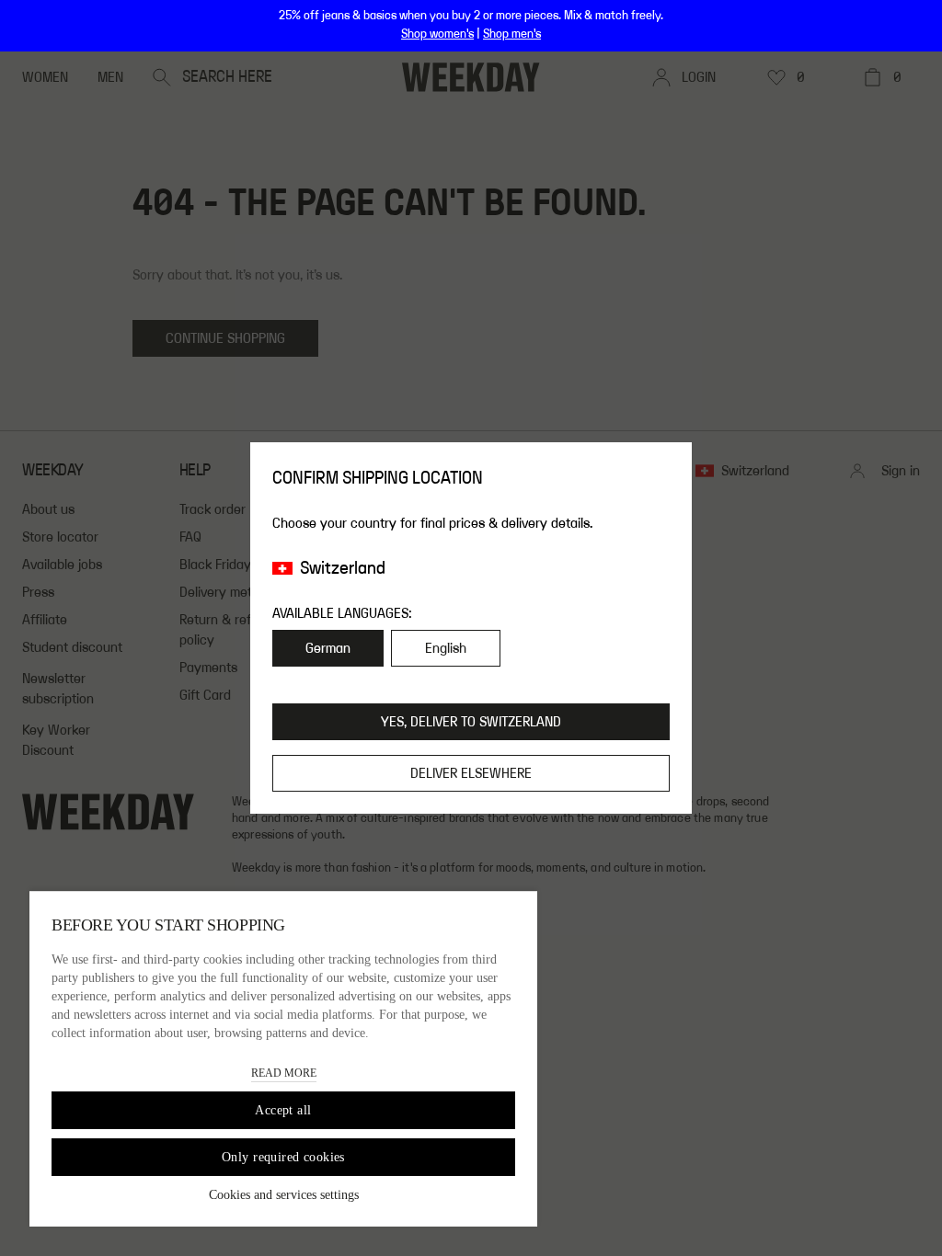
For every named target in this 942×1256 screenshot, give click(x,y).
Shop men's (512, 34)
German (327, 648)
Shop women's (437, 34)
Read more (283, 1073)
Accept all (283, 1110)
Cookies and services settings (284, 1195)
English (445, 648)
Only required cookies (283, 1157)
